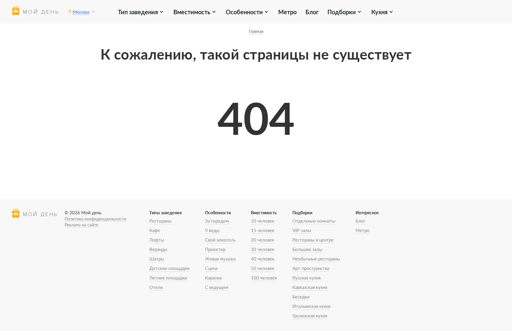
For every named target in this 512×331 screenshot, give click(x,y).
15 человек (262, 230)
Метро (287, 11)
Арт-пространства (310, 268)
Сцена (211, 268)
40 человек (262, 258)
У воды (212, 230)
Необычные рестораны (316, 258)
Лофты (156, 239)
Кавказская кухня (309, 287)
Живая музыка (220, 258)
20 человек (262, 239)
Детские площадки (169, 268)
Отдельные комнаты (313, 220)
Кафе (154, 230)
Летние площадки (168, 277)
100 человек (264, 277)
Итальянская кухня (311, 306)
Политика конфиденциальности (95, 218)
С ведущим (216, 287)
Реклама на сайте (81, 224)
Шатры (156, 258)
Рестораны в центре (313, 239)
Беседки (301, 296)
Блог (312, 11)
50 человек (262, 268)
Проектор (215, 249)
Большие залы (307, 249)
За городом (217, 220)
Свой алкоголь (220, 239)
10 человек (262, 220)
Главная (256, 31)
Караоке (213, 277)
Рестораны (160, 220)
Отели (156, 287)
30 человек (262, 249)
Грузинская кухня (309, 315)
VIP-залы (301, 230)
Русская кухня (306, 277)
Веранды (158, 249)
